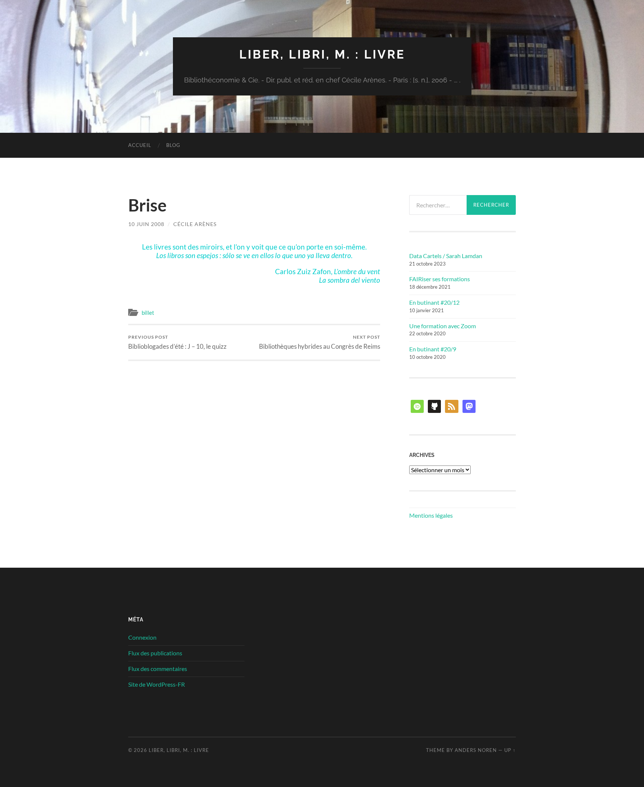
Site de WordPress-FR (156, 684)
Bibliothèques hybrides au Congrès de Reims (319, 342)
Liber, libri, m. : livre (322, 54)
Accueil (139, 145)
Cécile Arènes (195, 224)
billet (148, 312)
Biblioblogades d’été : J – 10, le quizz (177, 342)
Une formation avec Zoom (442, 325)
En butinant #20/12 (434, 302)
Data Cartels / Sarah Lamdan (445, 255)
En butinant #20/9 (432, 348)
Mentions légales (431, 515)
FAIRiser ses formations (439, 278)
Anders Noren (476, 750)
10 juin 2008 (146, 224)
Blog (173, 145)
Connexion (142, 637)
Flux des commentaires (157, 668)
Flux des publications (155, 652)
